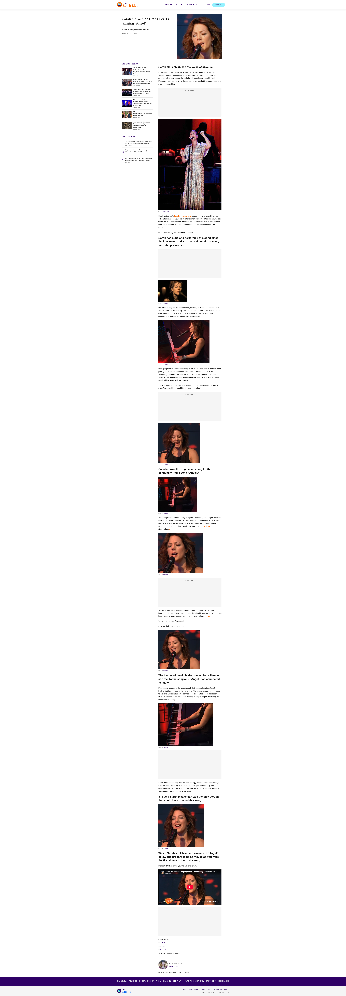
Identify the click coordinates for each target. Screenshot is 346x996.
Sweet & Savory (146, 981)
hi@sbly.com (173, 966)
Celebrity (205, 5)
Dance (179, 5)
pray (209, 616)
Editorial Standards (175, 953)
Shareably (122, 981)
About (185, 989)
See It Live (178, 981)
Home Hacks (223, 981)
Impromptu (191, 5)
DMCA (209, 989)
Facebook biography (183, 216)
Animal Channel (163, 981)
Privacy (196, 989)
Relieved (133, 981)
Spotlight (211, 981)
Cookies (203, 989)
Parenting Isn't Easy (194, 981)
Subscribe (218, 4)
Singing (169, 5)
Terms (191, 989)
